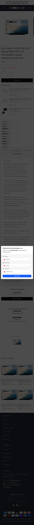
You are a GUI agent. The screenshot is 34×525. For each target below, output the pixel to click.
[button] (17, 259)
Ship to (6, 256)
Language (7, 262)
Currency (7, 268)
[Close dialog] (32, 247)
